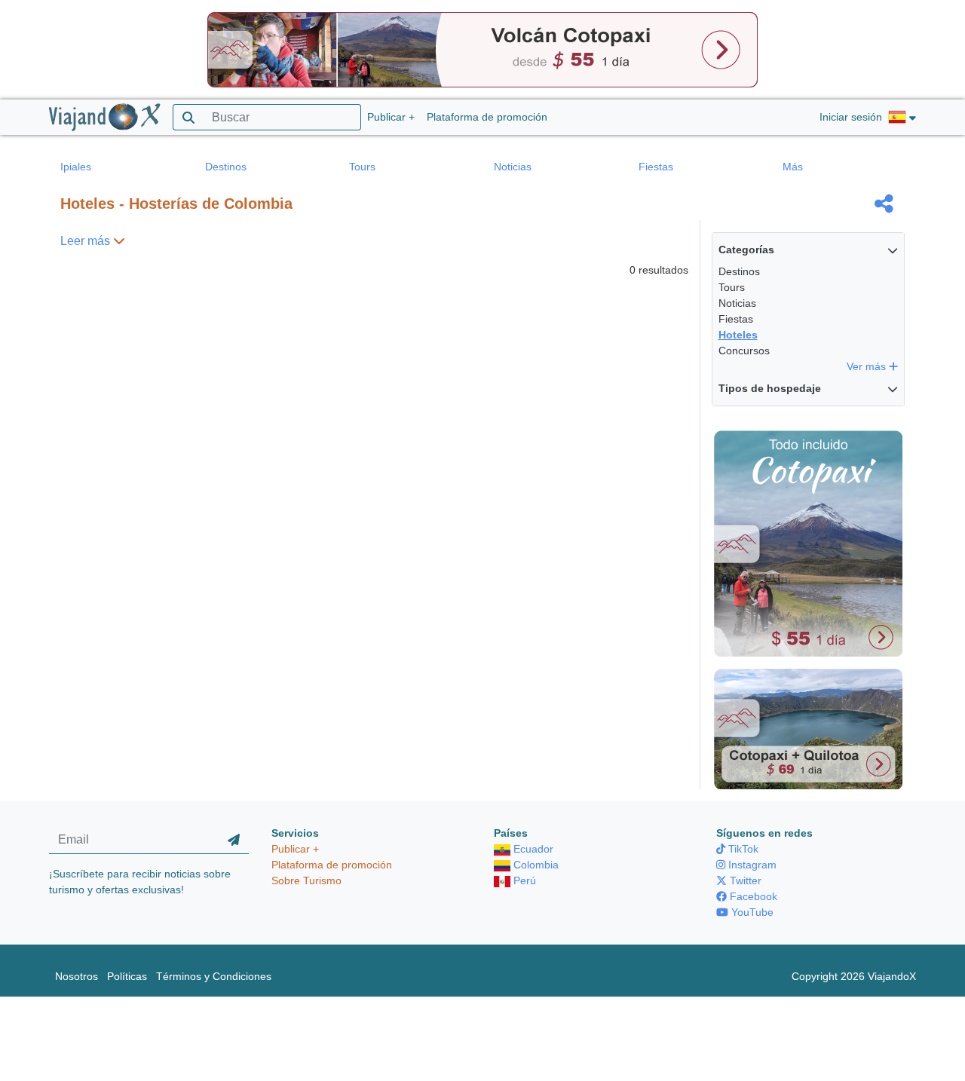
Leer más (86, 240)
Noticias (513, 167)
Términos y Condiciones (213, 976)
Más (793, 167)
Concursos (744, 351)
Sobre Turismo (306, 880)
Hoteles (738, 335)
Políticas (127, 976)
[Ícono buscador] (188, 117)
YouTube (751, 912)
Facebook (752, 896)
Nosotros (76, 976)
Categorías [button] (746, 249)
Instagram (751, 865)
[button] (902, 117)
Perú (523, 880)
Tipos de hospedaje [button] (769, 388)
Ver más (868, 366)
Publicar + (391, 117)
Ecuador (531, 849)
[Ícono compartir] (883, 203)
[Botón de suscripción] (234, 839)
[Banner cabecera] (482, 49)
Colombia (534, 865)
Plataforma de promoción (487, 117)
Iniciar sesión (850, 117)
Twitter (744, 880)
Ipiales (75, 167)
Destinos (226, 167)
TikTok (741, 849)
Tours (362, 167)
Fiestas (656, 167)
